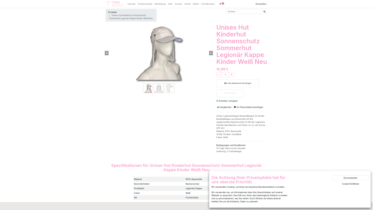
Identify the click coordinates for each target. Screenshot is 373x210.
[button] (107, 53)
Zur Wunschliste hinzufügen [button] (249, 107)
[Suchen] (264, 11)
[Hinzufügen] (231, 74)
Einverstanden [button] (350, 178)
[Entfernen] (219, 74)
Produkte (112, 12)
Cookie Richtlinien (350, 184)
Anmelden (260, 4)
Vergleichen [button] (225, 107)
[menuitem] (131, 4)
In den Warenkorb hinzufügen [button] (238, 83)
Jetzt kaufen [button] (230, 93)
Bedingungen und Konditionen (231, 145)
